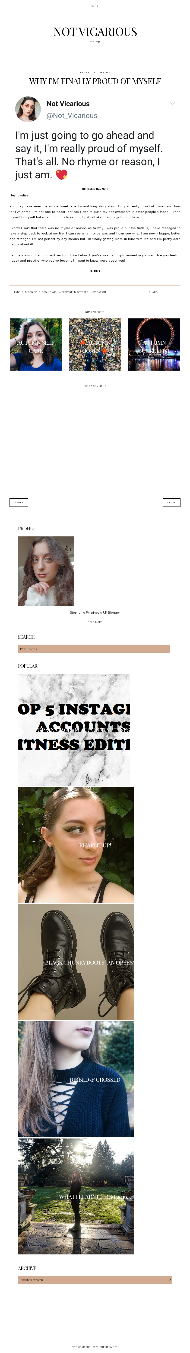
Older (172, 502)
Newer (18, 502)
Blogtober (81, 292)
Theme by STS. (109, 1347)
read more (95, 622)
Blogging (31, 292)
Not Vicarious (95, 31)
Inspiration (98, 292)
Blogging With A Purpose (56, 292)
